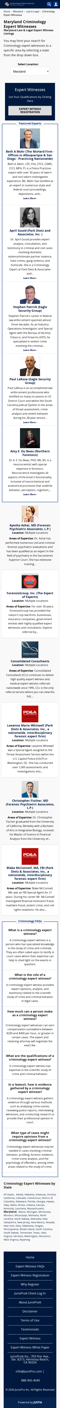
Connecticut (33, 1198)
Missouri (8, 1215)
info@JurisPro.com (29, 1371)
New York (9, 1226)
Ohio (18, 1226)
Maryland (18, 11)
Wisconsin (44, 1236)
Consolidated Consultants (30, 661)
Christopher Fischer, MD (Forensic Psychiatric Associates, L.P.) (30, 804)
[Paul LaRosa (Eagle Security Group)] (30, 366)
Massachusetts (35, 1209)
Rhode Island (27, 1229)
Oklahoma (28, 1226)
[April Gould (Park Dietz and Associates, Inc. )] (30, 217)
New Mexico (37, 1222)
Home (7, 11)
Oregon (39, 1226)
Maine (22, 1212)
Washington (31, 1236)
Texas (36, 1233)
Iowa (6, 1205)
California (9, 1198)
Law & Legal (32, 11)
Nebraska (35, 1219)
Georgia (40, 1202)
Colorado (21, 1198)
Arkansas (41, 1195)
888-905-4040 (30, 1380)
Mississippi (21, 1215)
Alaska (19, 1195)
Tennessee (26, 1233)
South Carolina (44, 1229)
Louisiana (20, 1209)
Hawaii (50, 1202)
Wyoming (25, 1240)
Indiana (30, 1205)
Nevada (50, 1222)
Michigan (32, 1212)
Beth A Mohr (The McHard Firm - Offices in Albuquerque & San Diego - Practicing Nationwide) (30, 155)
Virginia (8, 1236)
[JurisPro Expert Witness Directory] (23, 4)
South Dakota (11, 1233)
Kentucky (9, 1209)
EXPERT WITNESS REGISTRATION (30, 111)
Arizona (51, 1195)
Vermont (18, 1236)
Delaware (21, 1202)
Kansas (40, 1205)
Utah (43, 1233)
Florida (31, 1202)
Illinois (21, 1205)
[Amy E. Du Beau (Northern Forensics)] (30, 438)
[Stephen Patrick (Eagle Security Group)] (30, 294)
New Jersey (23, 1222)
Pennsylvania (11, 1229)
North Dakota (21, 1219)
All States (9, 1195)
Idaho (13, 1205)
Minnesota (44, 1212)
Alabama (29, 1195)
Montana (33, 1215)
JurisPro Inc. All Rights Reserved (34, 1390)
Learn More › (30, 198)
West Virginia (11, 1240)
